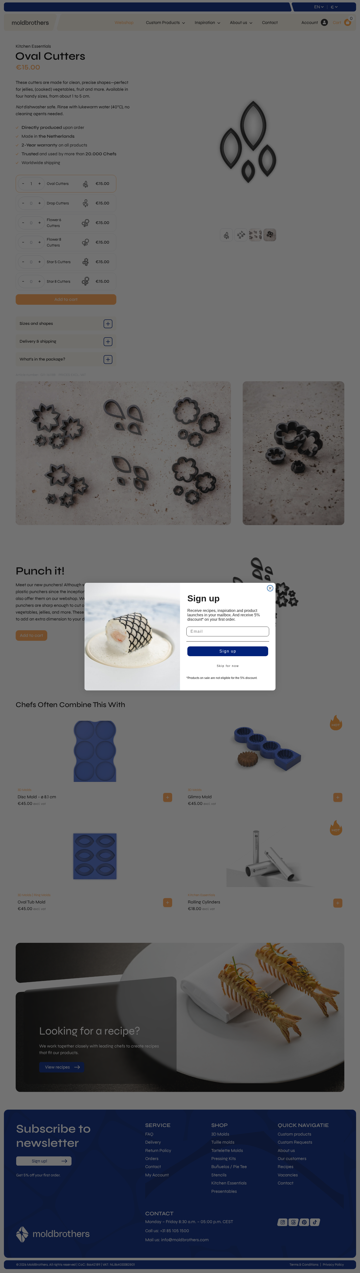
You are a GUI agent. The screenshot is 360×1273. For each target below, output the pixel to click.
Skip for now (228, 666)
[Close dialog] (270, 588)
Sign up (227, 651)
